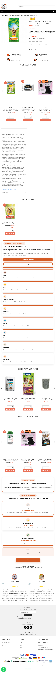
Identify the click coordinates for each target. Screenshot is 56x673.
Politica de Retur (23, 645)
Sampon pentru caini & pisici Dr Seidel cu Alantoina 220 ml (10, 460)
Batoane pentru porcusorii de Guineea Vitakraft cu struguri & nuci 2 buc (28, 399)
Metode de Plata (23, 644)
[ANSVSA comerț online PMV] (50, 661)
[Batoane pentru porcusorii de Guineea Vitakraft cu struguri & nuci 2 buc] (28, 384)
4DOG (45, 107)
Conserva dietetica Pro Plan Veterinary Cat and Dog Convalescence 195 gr (28, 109)
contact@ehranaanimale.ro (29, 634)
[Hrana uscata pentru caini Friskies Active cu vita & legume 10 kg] (10, 211)
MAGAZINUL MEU (6, 639)
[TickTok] (28, 627)
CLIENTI (22, 639)
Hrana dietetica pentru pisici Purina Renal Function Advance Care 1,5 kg (46, 460)
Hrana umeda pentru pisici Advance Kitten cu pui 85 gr (10, 399)
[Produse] (2, 12)
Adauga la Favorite (34, 49)
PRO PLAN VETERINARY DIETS (28, 107)
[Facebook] (25, 627)
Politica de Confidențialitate (24, 618)
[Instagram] (31, 627)
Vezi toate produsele (28, 259)
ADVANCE (10, 397)
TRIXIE (46, 397)
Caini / (7, 15)
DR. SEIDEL (10, 458)
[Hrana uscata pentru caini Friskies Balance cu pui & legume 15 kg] (14, 30)
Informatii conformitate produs (9, 189)
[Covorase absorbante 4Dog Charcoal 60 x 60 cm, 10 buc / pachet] (45, 87)
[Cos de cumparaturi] (53, 11)
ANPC (21, 647)
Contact (4, 645)
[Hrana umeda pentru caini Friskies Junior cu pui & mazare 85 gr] (11, 87)
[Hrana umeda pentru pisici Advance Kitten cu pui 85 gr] (10, 384)
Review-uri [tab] (5, 192)
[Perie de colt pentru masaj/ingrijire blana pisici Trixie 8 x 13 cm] (46, 384)
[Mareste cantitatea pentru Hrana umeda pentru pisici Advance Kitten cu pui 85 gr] (12, 406)
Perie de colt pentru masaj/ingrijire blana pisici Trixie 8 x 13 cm (46, 399)
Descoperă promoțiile (28, 264)
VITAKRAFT (28, 397)
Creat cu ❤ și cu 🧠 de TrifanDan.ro (20, 665)
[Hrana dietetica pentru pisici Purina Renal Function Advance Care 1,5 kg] (46, 438)
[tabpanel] (14, 30)
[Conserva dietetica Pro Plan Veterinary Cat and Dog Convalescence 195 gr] (28, 87)
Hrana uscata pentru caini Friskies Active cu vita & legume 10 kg (10, 223)
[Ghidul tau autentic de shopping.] (28, 669)
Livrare (21, 642)
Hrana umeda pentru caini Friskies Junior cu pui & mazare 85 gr (10, 109)
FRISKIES (11, 107)
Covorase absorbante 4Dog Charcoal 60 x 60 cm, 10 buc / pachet (45, 109)
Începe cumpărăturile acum (28, 560)
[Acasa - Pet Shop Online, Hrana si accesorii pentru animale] (8, 6)
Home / (3, 15)
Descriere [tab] (4, 129)
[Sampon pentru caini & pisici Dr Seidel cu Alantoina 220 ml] (10, 438)
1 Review (37, 25)
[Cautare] (53, 6)
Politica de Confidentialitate (8, 644)
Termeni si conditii (6, 642)
